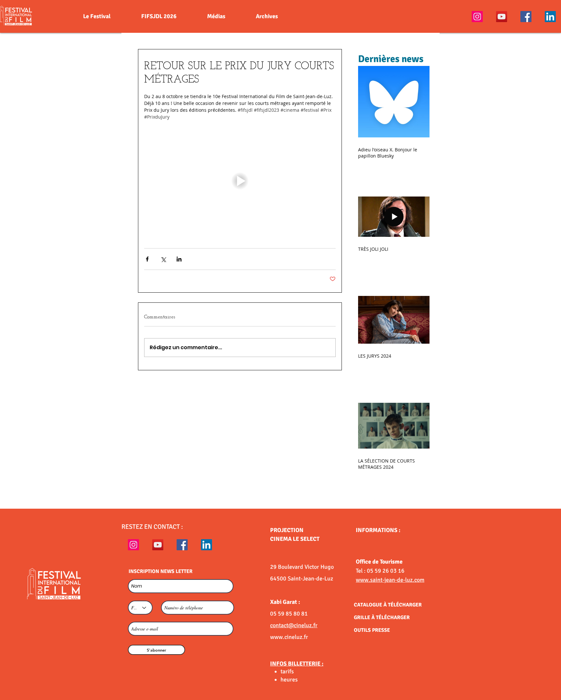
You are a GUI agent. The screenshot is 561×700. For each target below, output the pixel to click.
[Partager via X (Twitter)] (163, 259)
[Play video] (240, 181)
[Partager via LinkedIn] (179, 259)
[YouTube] (501, 16)
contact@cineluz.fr (294, 625)
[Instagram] (477, 16)
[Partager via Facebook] (147, 259)
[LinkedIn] (550, 16)
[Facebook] (525, 16)
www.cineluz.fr (289, 637)
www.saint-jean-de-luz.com (390, 579)
